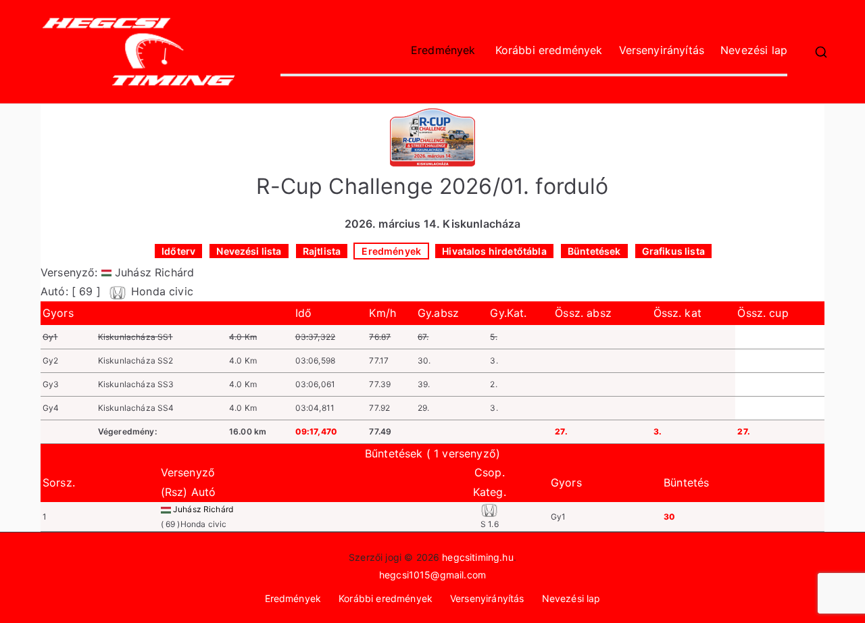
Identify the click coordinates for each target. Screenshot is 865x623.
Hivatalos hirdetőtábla (494, 251)
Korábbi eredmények (549, 50)
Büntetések (594, 251)
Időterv (178, 251)
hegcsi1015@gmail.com (432, 574)
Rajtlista (322, 251)
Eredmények (443, 50)
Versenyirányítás (662, 50)
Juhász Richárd (203, 509)
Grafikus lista (673, 251)
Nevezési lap (753, 50)
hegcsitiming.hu (477, 557)
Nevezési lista (248, 251)
